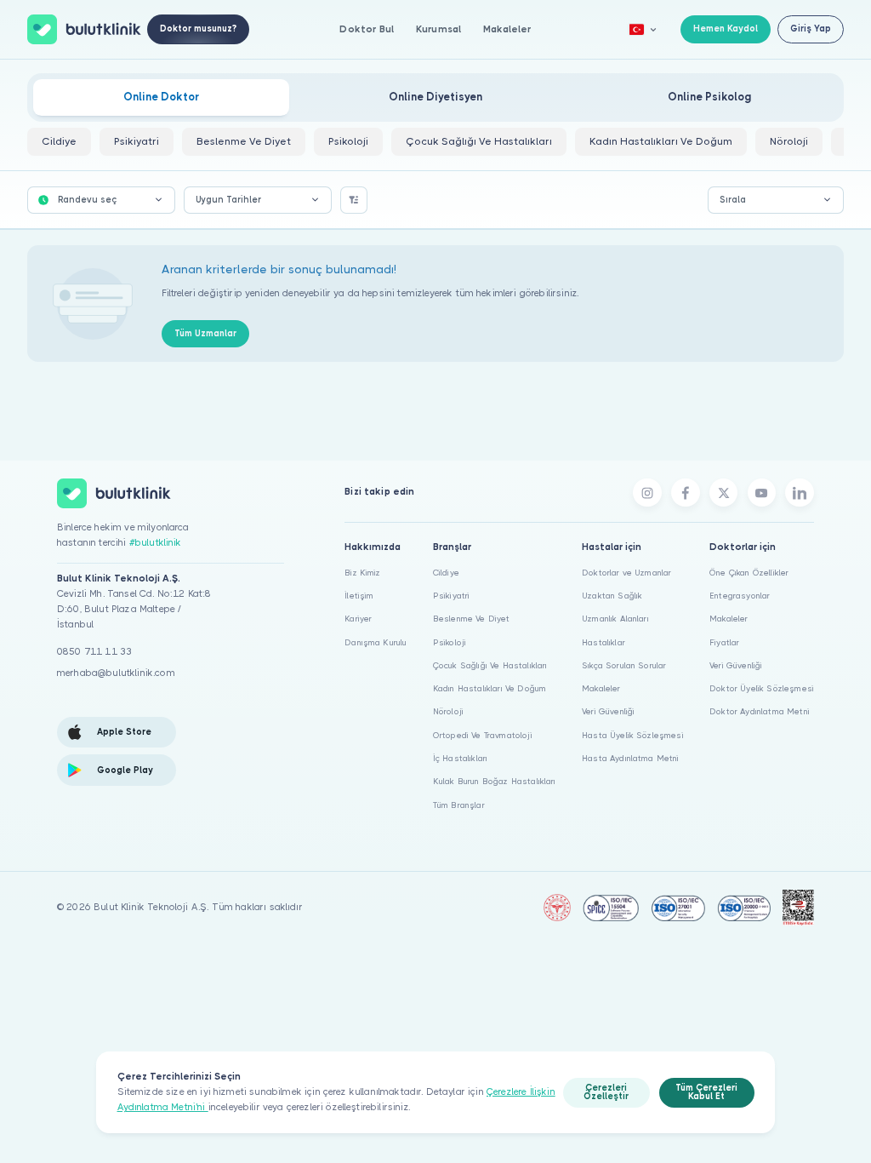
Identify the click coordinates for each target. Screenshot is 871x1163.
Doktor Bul (366, 29)
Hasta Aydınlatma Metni (631, 758)
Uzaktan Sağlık (612, 595)
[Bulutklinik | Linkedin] (799, 492)
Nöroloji (448, 711)
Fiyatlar (724, 642)
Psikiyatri (451, 595)
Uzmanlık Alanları (615, 618)
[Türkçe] (643, 29)
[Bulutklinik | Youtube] (762, 492)
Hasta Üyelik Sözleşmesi (633, 735)
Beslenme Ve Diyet (471, 618)
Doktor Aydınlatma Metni (759, 711)
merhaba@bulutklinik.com (116, 673)
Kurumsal (438, 29)
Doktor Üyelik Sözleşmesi (761, 688)
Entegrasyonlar (739, 595)
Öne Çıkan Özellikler (748, 572)
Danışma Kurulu (375, 642)
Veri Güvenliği (608, 711)
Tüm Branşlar (459, 805)
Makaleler (507, 29)
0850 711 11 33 (94, 651)
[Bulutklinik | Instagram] (647, 492)
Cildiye (446, 572)
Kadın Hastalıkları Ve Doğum (489, 688)
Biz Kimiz (362, 572)
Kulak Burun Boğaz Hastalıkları (494, 781)
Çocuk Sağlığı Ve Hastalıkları (490, 665)
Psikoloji (449, 642)
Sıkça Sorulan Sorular (624, 665)
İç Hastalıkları (460, 758)
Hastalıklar (603, 642)
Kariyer (358, 618)
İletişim (358, 595)
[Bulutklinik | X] (723, 492)
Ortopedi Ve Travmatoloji (482, 735)
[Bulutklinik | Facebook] (685, 492)
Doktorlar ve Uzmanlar (626, 572)
